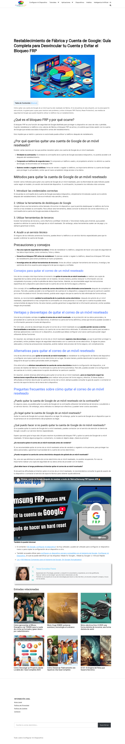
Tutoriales (53, 2)
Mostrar (34, 103)
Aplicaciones (65, 2)
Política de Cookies (20, 708)
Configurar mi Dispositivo (38, 2)
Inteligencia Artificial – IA (102, 2)
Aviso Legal (18, 702)
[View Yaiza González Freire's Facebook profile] (32, 567)
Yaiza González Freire (46, 569)
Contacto (17, 711)
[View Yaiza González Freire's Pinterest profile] (32, 575)
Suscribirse (104, 725)
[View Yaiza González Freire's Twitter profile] (32, 571)
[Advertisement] (62, 21)
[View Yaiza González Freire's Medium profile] (32, 580)
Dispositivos (80, 2)
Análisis (89, 2)
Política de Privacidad (21, 705)
